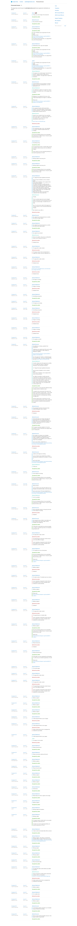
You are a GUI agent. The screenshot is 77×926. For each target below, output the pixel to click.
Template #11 (14, 223)
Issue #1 (24, 19)
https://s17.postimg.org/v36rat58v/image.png (41, 876)
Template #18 (14, 846)
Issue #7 (24, 284)
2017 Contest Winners (59, 12)
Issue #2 (24, 81)
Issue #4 (24, 257)
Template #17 (14, 829)
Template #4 (13, 43)
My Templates (58, 20)
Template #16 (14, 709)
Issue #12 (25, 327)
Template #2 (13, 19)
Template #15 (14, 702)
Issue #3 (24, 163)
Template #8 (13, 106)
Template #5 (13, 60)
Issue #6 (24, 277)
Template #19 (14, 866)
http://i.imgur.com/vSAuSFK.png (39, 121)
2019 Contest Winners (59, 15)
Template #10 (14, 126)
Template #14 (14, 696)
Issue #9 (24, 301)
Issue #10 (25, 308)
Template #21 (14, 853)
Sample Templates (58, 18)
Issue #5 (24, 266)
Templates (57, 8)
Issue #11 (25, 317)
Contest (21, 1)
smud (12, 704)
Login (65, 25)
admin (33, 60)
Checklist (57, 10)
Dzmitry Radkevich (14, 14)
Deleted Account (35, 19)
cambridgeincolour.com (30, 1)
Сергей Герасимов (14, 697)
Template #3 (13, 26)
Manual (56, 22)
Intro (56, 5)
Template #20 (14, 859)
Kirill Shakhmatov (14, 711)
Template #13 (14, 532)
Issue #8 (24, 294)
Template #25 (14, 906)
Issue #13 (25, 337)
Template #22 (14, 899)
